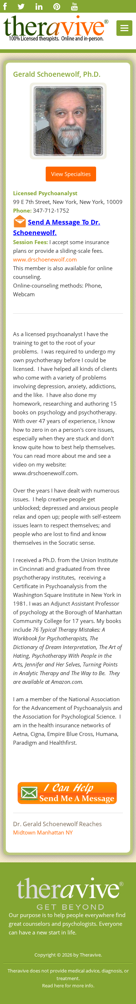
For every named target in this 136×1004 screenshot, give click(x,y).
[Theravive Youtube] (74, 6)
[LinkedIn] (39, 6)
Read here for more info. (68, 985)
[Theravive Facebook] (5, 6)
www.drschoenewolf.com (45, 259)
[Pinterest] (56, 6)
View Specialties (71, 173)
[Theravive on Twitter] (21, 6)
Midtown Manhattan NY (43, 832)
